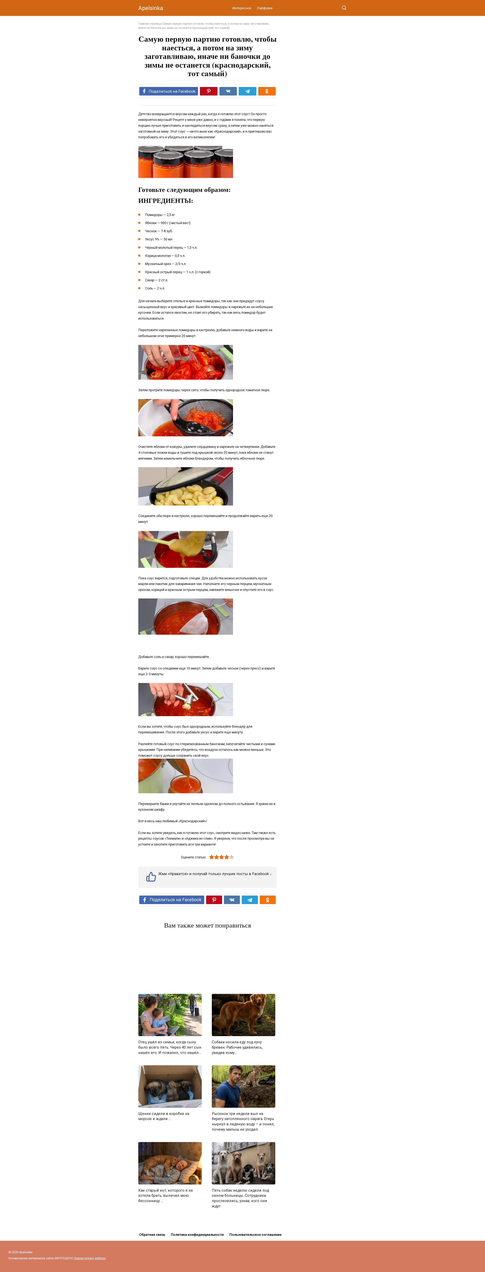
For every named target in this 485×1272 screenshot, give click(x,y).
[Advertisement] (207, 962)
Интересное (241, 8)
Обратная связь (152, 1235)
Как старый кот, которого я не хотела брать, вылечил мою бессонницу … (165, 1195)
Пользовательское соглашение (255, 1235)
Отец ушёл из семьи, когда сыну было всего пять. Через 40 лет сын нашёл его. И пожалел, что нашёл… (169, 1047)
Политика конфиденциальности (197, 1235)
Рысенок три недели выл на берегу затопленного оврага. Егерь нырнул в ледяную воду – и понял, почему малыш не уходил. (243, 1122)
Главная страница (150, 23)
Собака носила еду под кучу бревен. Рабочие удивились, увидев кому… (237, 1047)
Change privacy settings (90, 1258)
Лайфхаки (264, 8)
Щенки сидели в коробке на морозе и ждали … (163, 1116)
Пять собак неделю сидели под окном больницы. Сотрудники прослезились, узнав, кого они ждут (240, 1198)
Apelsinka (150, 8)
